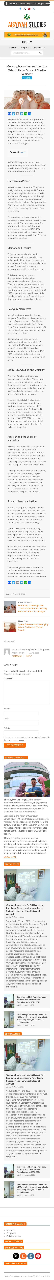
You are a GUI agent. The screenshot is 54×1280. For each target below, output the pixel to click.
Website (7, 728)
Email (7, 718)
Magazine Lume (20, 1276)
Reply (29, 656)
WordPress (40, 1276)
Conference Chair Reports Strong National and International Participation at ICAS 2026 (31, 999)
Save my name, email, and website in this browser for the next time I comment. (27, 738)
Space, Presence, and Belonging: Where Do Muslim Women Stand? (33, 627)
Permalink (17, 656)
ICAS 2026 (27, 78)
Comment (8, 678)
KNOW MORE (10, 857)
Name (7, 708)
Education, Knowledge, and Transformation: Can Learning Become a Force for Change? (32, 608)
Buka (22, 152)
